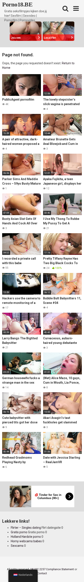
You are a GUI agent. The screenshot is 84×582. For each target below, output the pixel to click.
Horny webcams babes (26, 541)
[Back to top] (76, 573)
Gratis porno (19, 532)
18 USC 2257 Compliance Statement (52, 569)
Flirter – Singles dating (26, 527)
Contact (42, 573)
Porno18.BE (17, 4)
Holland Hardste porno (26, 536)
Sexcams (17, 545)
